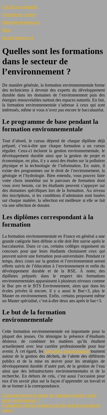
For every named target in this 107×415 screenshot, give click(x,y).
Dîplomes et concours (21, 22)
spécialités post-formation (67, 351)
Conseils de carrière (19, 14)
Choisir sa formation (19, 6)
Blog (6, 30)
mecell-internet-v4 (17, 37)
